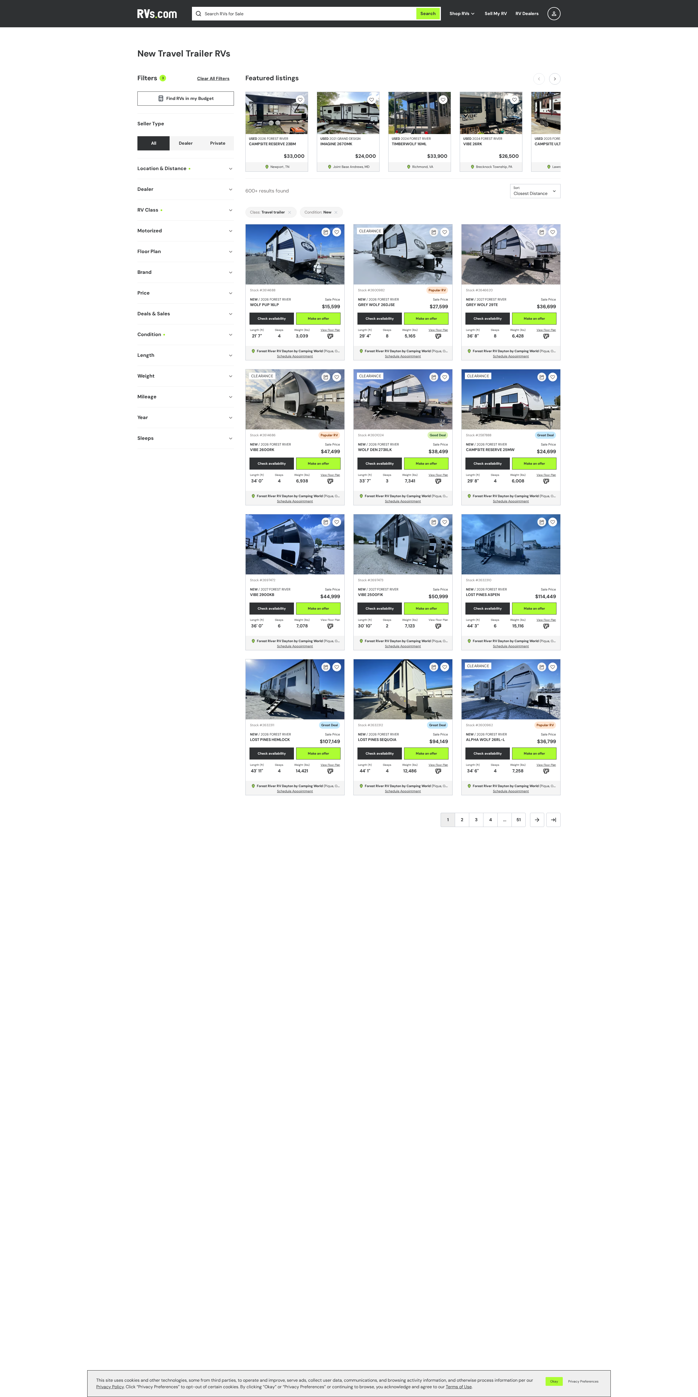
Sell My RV (496, 13)
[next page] (537, 820)
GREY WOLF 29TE (482, 304)
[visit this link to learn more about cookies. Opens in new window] (474, 1387)
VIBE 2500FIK (370, 594)
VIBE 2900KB (262, 594)
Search (428, 13)
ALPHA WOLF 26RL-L (485, 739)
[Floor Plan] (330, 336)
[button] (582, 1381)
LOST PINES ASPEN (483, 594)
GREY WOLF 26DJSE (376, 304)
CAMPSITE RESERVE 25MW (490, 449)
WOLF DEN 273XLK (375, 449)
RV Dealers (527, 13)
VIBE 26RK (472, 143)
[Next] (555, 79)
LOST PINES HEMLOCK (270, 739)
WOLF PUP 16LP (264, 304)
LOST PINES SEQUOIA (377, 739)
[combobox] (554, 13)
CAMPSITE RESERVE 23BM (272, 143)
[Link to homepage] (160, 13)
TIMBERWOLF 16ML (409, 143)
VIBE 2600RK (262, 449)
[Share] (325, 232)
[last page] (553, 820)
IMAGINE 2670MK (336, 143)
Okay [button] (554, 1381)
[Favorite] (300, 99)
